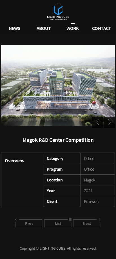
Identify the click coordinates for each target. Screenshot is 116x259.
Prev (29, 223)
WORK (72, 28)
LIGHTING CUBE (58, 11)
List (58, 223)
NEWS (14, 28)
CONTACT (101, 28)
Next (87, 223)
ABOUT (43, 28)
